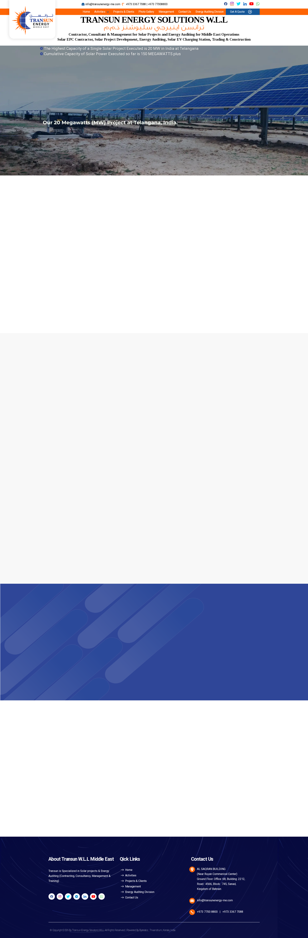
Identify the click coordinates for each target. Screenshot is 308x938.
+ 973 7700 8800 (82, 642)
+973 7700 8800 (207, 911)
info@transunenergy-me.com (102, 4)
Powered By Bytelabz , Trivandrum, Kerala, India (151, 930)
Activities (99, 11)
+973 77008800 (158, 4)
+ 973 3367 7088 (82, 630)
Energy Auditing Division (210, 11)
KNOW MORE (68, 310)
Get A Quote (237, 11)
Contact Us (184, 11)
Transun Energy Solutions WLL (88, 930)
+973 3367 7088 (136, 4)
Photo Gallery (146, 11)
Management (166, 11)
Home (86, 11)
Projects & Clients (123, 11)
